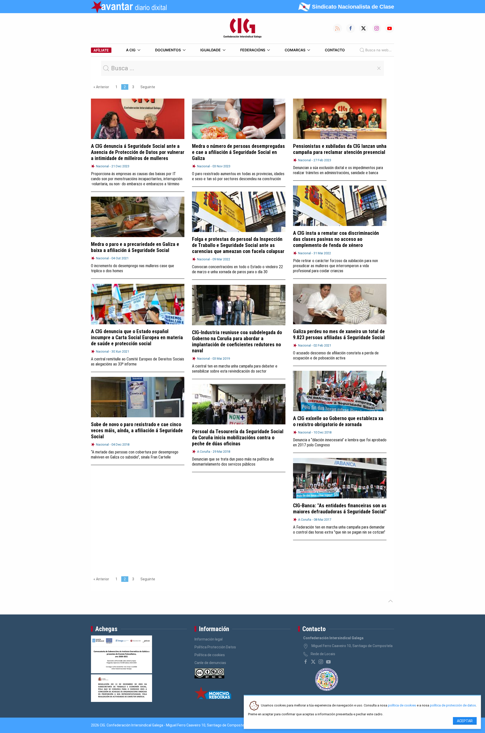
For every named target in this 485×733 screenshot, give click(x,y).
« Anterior (101, 87)
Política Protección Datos (215, 647)
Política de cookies (210, 655)
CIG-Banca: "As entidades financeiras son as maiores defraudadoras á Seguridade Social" (339, 508)
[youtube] (328, 661)
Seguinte (147, 87)
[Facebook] (305, 661)
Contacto (335, 50)
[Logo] (242, 28)
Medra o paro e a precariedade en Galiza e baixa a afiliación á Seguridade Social (135, 247)
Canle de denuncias (210, 663)
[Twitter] (313, 661)
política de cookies (402, 705)
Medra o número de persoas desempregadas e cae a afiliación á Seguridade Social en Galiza (238, 152)
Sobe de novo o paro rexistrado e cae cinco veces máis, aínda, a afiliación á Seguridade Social (137, 430)
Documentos (168, 50)
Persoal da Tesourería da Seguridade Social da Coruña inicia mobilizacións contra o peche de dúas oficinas (237, 437)
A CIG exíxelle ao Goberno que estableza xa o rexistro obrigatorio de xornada (338, 421)
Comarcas (295, 50)
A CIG (131, 50)
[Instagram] (320, 661)
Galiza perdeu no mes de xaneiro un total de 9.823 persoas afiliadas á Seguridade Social (339, 334)
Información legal (209, 639)
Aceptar (465, 721)
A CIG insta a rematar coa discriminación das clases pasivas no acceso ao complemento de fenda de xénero (336, 239)
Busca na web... (378, 50)
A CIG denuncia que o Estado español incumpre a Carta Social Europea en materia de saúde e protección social (137, 337)
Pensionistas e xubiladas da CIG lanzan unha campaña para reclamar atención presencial (339, 149)
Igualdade (210, 50)
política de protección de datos (453, 705)
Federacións (252, 50)
